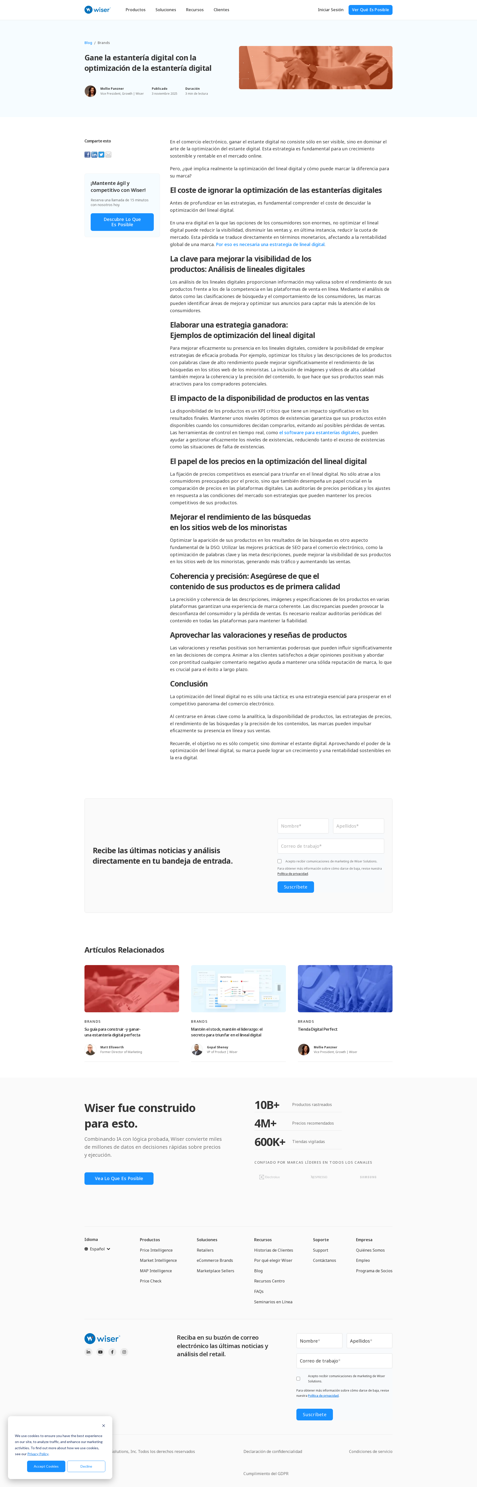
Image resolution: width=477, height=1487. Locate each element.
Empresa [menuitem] (364, 1239)
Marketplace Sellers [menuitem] (215, 1271)
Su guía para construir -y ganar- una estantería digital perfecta (112, 1031)
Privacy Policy (37, 1454)
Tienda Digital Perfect (318, 1029)
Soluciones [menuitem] (207, 1239)
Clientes (221, 9)
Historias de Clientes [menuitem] (273, 1250)
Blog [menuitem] (258, 1271)
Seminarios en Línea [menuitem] (273, 1302)
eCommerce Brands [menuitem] (215, 1260)
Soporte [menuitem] (321, 1239)
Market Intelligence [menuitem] (158, 1260)
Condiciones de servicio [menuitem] (371, 1451)
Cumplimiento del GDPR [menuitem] (265, 1473)
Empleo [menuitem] (363, 1260)
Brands (104, 42)
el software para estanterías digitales (319, 432)
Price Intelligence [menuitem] (156, 1250)
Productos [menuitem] (150, 1239)
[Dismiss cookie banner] (103, 1426)
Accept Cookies (46, 1466)
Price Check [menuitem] (150, 1281)
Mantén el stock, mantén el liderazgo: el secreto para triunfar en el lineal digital (226, 1031)
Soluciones (166, 9)
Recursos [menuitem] (263, 1239)
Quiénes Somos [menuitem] (370, 1250)
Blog (88, 42)
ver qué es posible (370, 9)
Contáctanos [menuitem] (324, 1260)
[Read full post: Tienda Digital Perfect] (345, 988)
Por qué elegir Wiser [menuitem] (273, 1260)
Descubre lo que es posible (122, 222)
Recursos (195, 9)
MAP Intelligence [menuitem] (156, 1271)
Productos (136, 9)
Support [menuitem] (320, 1250)
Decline (86, 1466)
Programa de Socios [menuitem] (374, 1271)
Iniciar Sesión (331, 9)
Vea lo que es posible (119, 1178)
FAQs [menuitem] (259, 1291)
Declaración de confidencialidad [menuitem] (272, 1451)
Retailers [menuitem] (205, 1250)
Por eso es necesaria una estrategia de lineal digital (270, 244)
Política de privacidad (293, 874)
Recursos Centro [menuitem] (269, 1281)
